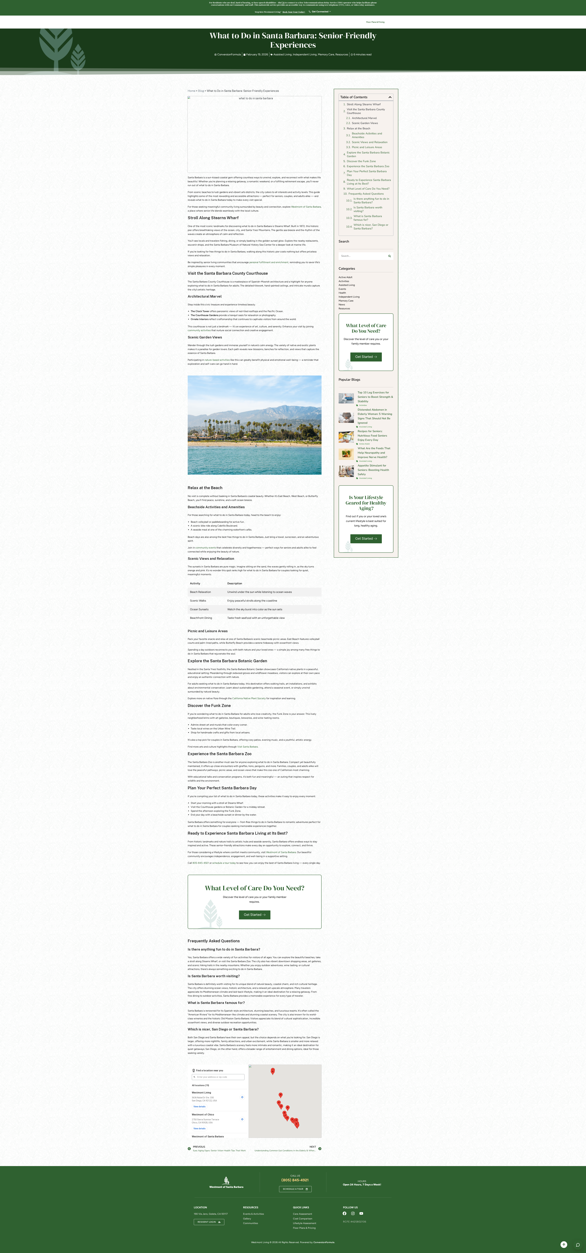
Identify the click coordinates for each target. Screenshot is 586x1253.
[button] (390, 97)
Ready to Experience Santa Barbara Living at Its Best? (369, 181)
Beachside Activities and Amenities (367, 135)
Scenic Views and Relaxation (369, 142)
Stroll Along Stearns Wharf (364, 104)
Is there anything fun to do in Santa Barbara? (371, 200)
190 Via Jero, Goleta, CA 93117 (211, 1213)
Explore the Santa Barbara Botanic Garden (368, 154)
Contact (350, 22)
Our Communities (251, 22)
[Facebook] (344, 1213)
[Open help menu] (578, 1245)
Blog (201, 90)
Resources (308, 22)
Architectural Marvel (364, 118)
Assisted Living (282, 54)
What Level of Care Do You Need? (368, 189)
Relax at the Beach (358, 128)
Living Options (274, 22)
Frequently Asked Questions (366, 194)
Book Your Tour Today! (294, 11)
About (292, 22)
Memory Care (326, 54)
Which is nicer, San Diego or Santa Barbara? (371, 226)
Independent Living (305, 54)
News (336, 22)
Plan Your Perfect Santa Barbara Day (367, 173)
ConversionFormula (323, 1242)
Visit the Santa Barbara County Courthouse (366, 111)
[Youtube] (361, 1213)
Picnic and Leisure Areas (367, 147)
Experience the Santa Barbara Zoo (368, 166)
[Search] (389, 256)
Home (191, 90)
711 (283, 2)
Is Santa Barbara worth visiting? (368, 209)
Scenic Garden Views (365, 123)
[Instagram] (353, 1213)
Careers (324, 22)
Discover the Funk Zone (361, 161)
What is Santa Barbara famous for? (368, 218)
